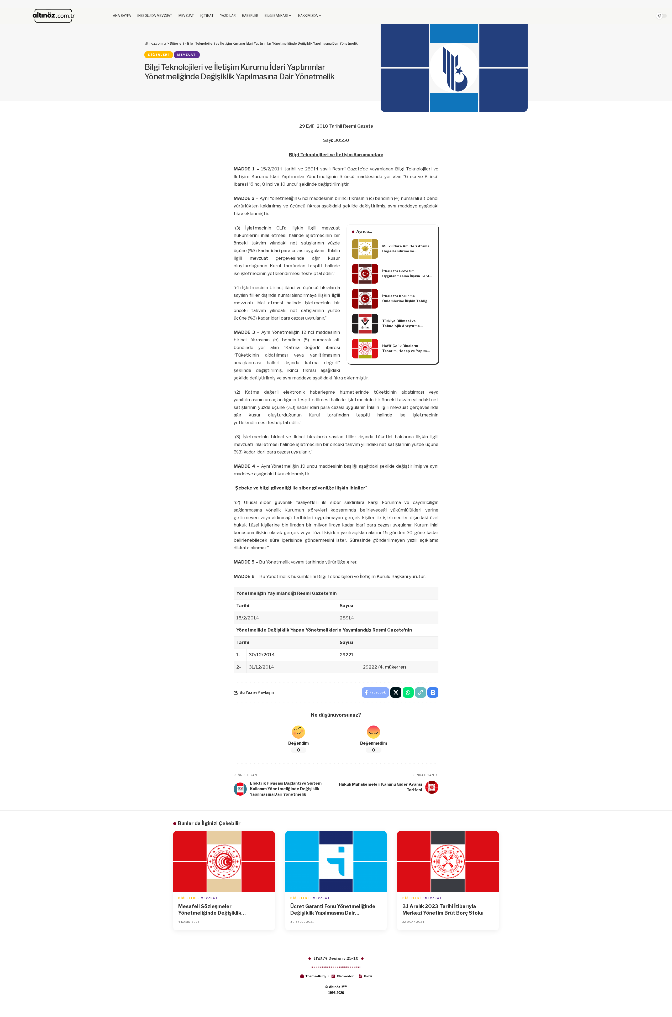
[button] (628, 16)
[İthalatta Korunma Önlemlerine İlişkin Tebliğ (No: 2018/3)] (365, 299)
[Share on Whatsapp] (408, 692)
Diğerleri (158, 54)
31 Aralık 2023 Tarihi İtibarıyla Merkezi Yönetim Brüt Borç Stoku (443, 909)
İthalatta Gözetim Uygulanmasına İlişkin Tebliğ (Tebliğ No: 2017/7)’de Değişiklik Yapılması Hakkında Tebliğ (407, 274)
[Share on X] (395, 692)
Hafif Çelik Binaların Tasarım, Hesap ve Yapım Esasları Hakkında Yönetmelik (404, 349)
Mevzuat (186, 54)
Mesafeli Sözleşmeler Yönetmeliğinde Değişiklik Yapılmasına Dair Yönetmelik (212, 909)
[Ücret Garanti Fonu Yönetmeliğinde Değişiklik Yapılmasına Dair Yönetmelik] (336, 861)
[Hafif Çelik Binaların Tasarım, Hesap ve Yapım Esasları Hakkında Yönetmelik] (365, 348)
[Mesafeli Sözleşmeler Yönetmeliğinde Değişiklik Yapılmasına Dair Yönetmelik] (224, 861)
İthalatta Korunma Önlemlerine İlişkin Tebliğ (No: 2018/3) (404, 299)
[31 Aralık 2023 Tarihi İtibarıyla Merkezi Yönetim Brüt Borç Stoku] (448, 861)
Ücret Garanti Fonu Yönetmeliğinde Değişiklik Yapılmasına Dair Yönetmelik (332, 909)
